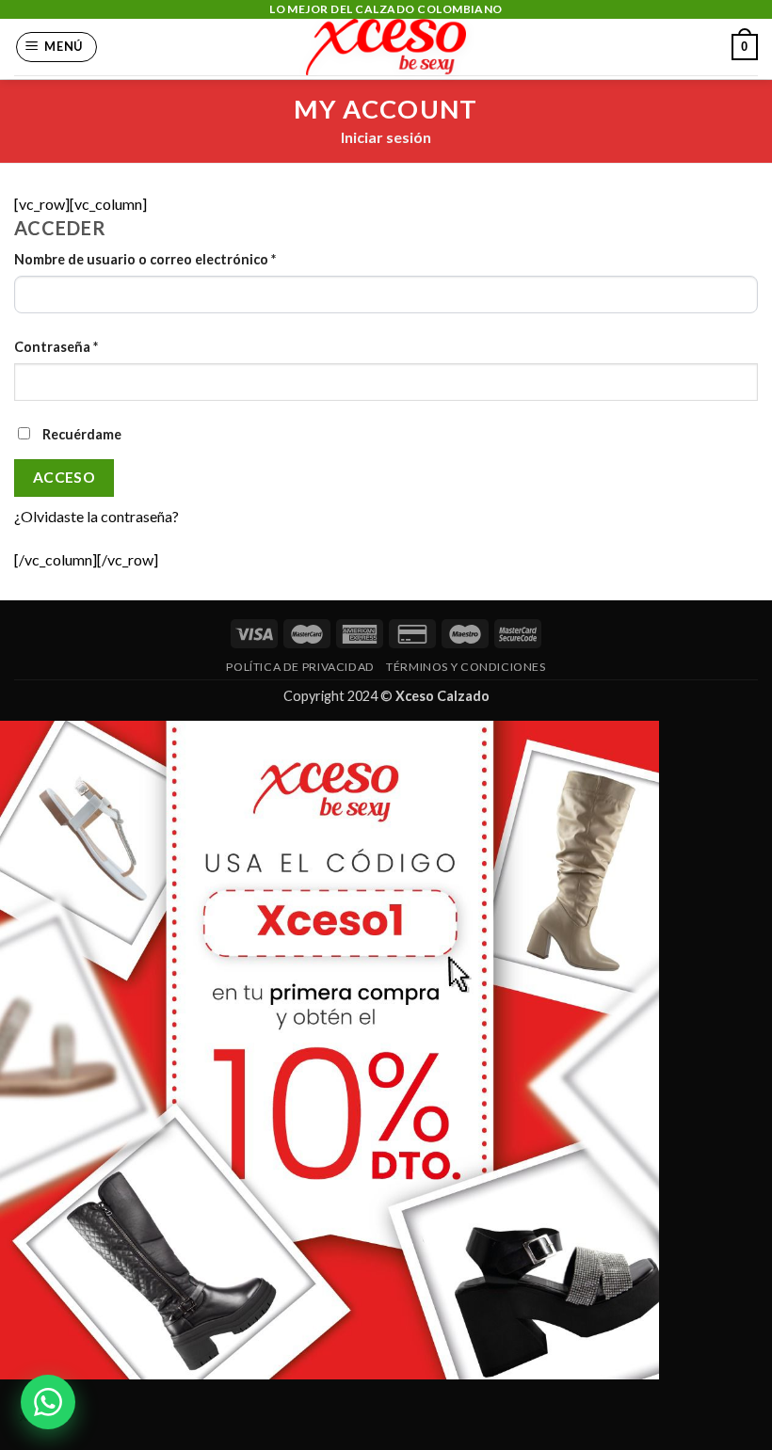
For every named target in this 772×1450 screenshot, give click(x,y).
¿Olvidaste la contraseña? (96, 516)
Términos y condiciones (465, 667)
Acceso (64, 477)
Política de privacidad (300, 667)
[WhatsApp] (48, 1402)
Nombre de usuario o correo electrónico (145, 259)
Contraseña (56, 347)
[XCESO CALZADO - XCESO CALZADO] (386, 47)
